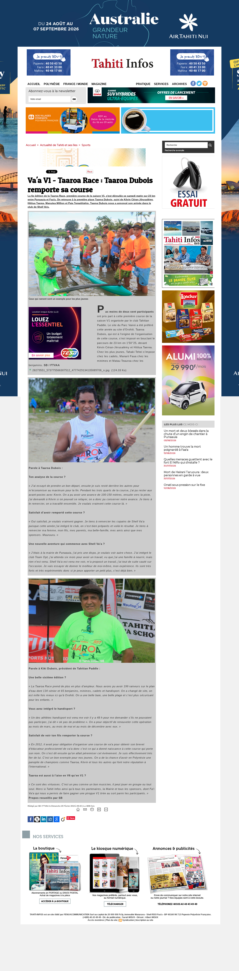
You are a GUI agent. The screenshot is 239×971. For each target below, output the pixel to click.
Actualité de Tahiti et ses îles (58, 145)
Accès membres (96, 920)
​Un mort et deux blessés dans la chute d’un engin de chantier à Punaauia (186, 434)
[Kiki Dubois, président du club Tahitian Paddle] (92, 580)
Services (161, 84)
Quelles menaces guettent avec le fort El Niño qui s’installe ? (188, 461)
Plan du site (111, 920)
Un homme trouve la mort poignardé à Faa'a (182, 448)
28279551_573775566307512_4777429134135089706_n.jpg (71, 370)
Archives (179, 84)
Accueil (33, 84)
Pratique (143, 84)
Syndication (128, 920)
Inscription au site (144, 920)
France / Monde (75, 84)
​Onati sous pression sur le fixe (184, 485)
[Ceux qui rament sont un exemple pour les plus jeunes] (92, 213)
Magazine (99, 84)
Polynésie (52, 84)
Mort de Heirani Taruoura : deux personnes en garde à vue (186, 473)
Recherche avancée (174, 150)
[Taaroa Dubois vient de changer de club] (92, 379)
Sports (86, 145)
